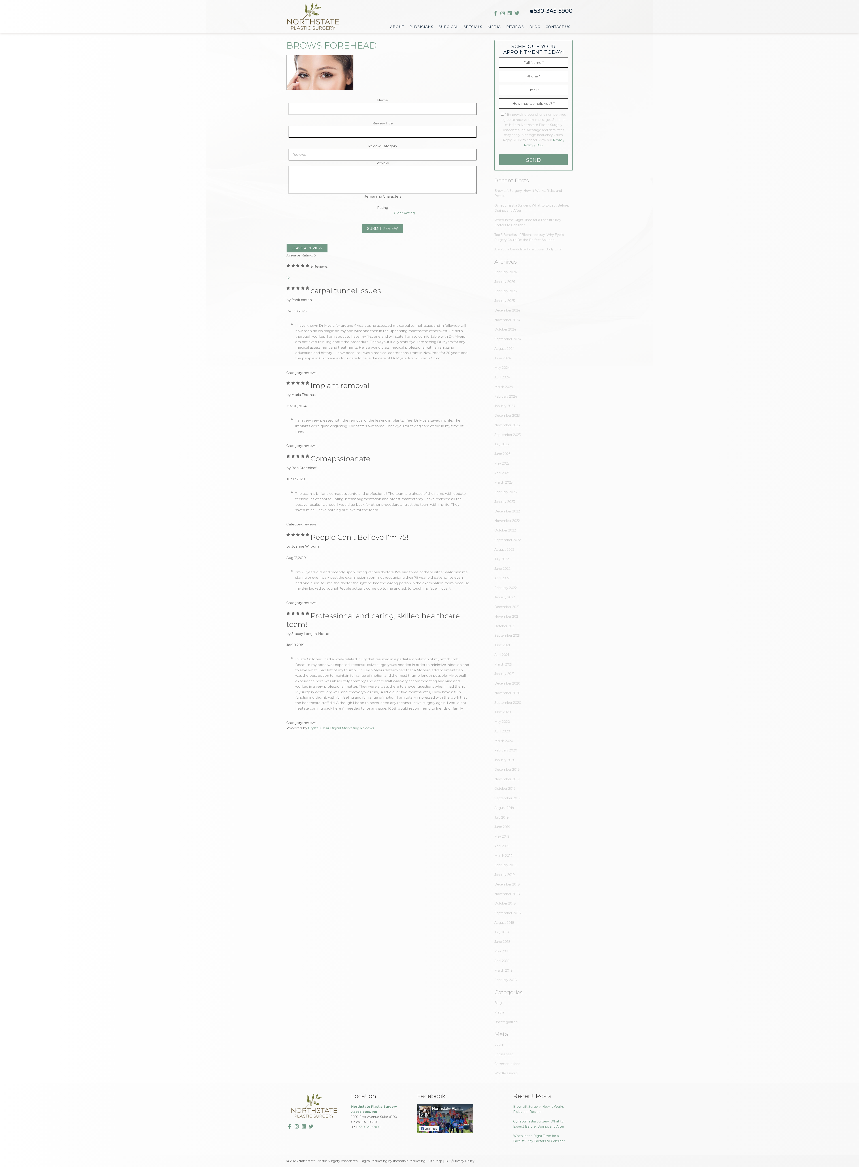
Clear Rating (404, 213)
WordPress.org (506, 1073)
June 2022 (502, 569)
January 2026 (504, 282)
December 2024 (507, 310)
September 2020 (507, 703)
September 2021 (507, 636)
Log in (499, 1045)
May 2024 (502, 368)
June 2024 (502, 358)
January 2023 (504, 502)
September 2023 (507, 435)
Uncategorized (506, 1022)
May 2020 (502, 722)
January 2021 (504, 674)
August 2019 (504, 808)
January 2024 (504, 406)
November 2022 (507, 521)
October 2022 (505, 530)
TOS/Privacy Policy (459, 1161)
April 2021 (501, 655)
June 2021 (502, 645)
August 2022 (504, 550)
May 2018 (502, 951)
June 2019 (502, 827)
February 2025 (505, 291)
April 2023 (502, 473)
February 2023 (505, 492)
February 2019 (505, 865)
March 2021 (503, 664)
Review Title (382, 123)
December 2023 (507, 416)
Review (382, 163)
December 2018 (507, 884)
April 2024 (502, 377)
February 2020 (505, 750)
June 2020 (502, 712)
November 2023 (507, 425)
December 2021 (506, 607)
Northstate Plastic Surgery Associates (313, 17)
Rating (382, 207)
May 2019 (501, 836)
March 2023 (503, 482)
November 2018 (507, 894)
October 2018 (505, 903)
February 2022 (505, 588)
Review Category (382, 146)
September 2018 (507, 913)
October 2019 (505, 789)
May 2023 (502, 463)
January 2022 (504, 597)
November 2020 (507, 693)
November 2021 (506, 616)
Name (382, 100)
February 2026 (505, 272)
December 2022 (507, 511)
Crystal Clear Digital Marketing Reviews (341, 728)
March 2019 (503, 856)
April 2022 (502, 578)
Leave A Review (307, 248)
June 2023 (502, 454)
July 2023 (501, 444)
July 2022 (501, 559)
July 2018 (501, 932)
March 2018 (503, 971)
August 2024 (504, 349)
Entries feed (503, 1054)
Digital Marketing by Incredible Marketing (392, 1161)
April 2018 (502, 961)
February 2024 (505, 397)
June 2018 (502, 942)
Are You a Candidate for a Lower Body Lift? (527, 249)
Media (499, 1012)
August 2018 (504, 923)
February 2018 (505, 980)
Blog (498, 1003)
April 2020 (502, 731)
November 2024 (507, 320)
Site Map (435, 1161)
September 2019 (507, 798)
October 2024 (505, 329)
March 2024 (503, 387)
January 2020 (504, 760)
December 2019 (507, 770)
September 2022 (507, 540)
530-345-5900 (553, 10)
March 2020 (503, 741)
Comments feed (507, 1064)
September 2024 (507, 339)
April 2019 (501, 846)
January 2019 (504, 875)
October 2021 (504, 626)
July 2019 (501, 817)
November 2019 (507, 779)
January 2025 (504, 301)
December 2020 (507, 683)
